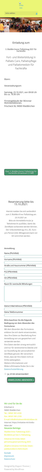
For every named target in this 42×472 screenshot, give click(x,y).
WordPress (19, 469)
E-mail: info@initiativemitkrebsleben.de (20, 419)
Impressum (9, 456)
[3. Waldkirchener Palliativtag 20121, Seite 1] (21, 137)
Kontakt (7, 453)
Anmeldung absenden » (21, 380)
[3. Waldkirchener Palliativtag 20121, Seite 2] (21, 159)
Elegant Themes (22, 466)
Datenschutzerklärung (13, 369)
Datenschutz (9, 459)
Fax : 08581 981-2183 (13, 416)
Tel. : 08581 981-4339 (12, 413)
